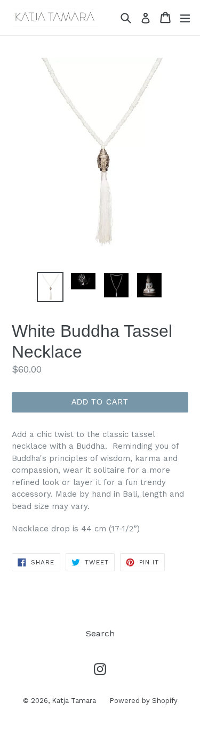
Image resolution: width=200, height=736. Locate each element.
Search (100, 633)
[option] (50, 287)
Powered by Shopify (143, 701)
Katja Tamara (74, 701)
